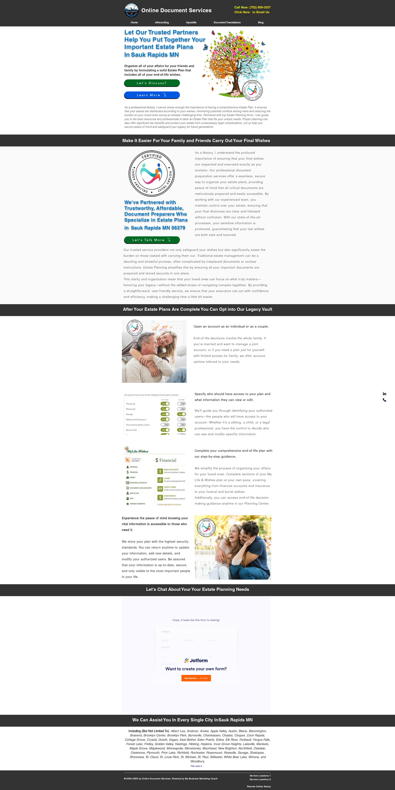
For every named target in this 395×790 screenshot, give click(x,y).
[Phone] (385, 400)
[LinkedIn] (385, 394)
